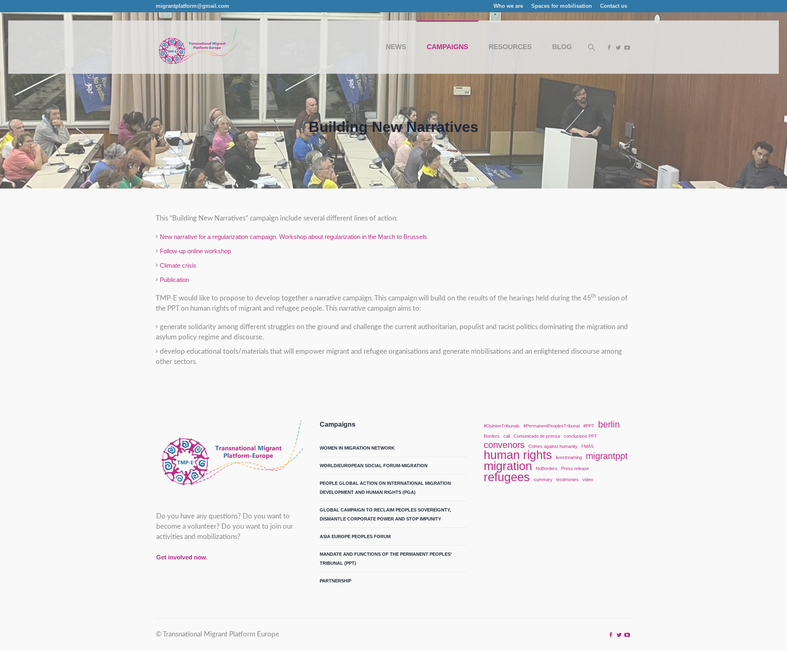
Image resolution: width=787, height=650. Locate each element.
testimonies (567, 479)
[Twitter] (618, 47)
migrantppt (607, 456)
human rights (518, 455)
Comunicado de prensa (537, 436)
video (587, 479)
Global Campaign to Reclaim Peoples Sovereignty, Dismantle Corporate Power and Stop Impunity (385, 514)
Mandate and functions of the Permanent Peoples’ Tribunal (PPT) (386, 559)
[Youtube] (627, 47)
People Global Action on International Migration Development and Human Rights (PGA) (385, 488)
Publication (174, 279)
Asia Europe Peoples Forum (355, 536)
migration (508, 466)
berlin (609, 424)
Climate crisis (178, 265)
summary (543, 479)
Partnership (335, 580)
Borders (492, 436)
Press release (575, 468)
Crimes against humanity (553, 446)
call (506, 436)
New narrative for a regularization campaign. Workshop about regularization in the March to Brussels (293, 236)
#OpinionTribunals (502, 425)
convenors (504, 445)
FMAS (587, 446)
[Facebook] (609, 47)
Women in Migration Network (357, 447)
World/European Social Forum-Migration (374, 465)
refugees (507, 477)
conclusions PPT (580, 436)
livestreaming (569, 457)
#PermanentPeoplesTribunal (551, 425)
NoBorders (546, 468)
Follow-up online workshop (195, 251)
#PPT (588, 425)
